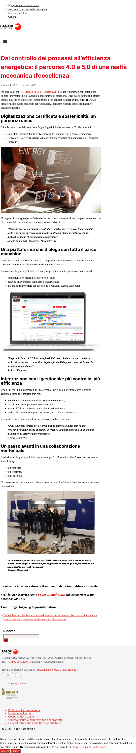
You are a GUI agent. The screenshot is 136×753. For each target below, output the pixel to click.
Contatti (12, 16)
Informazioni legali (19, 713)
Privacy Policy (80, 747)
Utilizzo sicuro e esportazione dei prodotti (35, 719)
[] (5, 640)
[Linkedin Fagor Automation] (11, 675)
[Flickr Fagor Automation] (5, 675)
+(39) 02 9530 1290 (18, 661)
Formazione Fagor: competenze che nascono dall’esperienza (34, 619)
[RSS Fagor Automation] (24, 675)
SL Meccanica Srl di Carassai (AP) (39, 91)
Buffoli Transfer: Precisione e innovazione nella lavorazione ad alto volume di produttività (50, 615)
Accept (5, 751)
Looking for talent (17, 13)
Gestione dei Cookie (21, 716)
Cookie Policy (99, 747)
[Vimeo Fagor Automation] (18, 675)
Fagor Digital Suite (51, 594)
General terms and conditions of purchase (34, 723)
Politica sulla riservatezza (24, 710)
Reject (15, 751)
